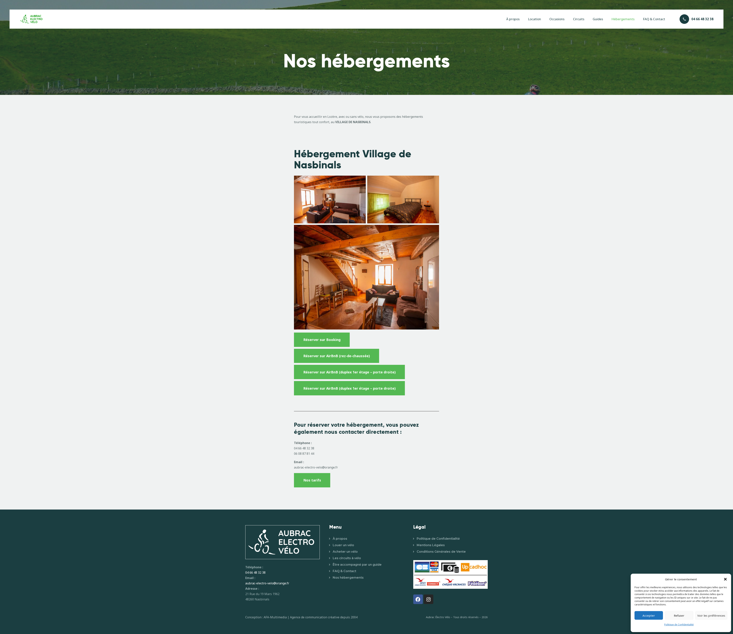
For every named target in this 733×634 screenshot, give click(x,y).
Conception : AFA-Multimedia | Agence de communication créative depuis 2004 (301, 617)
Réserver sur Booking (322, 339)
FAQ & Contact (344, 571)
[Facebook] (418, 599)
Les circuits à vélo (347, 558)
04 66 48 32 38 (255, 572)
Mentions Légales (431, 545)
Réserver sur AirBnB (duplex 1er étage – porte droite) (349, 372)
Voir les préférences (711, 615)
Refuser (679, 615)
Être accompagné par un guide (357, 564)
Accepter (649, 615)
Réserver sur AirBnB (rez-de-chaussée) (336, 356)
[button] (725, 579)
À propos (340, 538)
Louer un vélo (343, 545)
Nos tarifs (312, 480)
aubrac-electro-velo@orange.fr (267, 583)
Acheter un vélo (345, 551)
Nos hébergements (348, 577)
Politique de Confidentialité (679, 624)
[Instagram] (428, 599)
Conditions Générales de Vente (441, 551)
